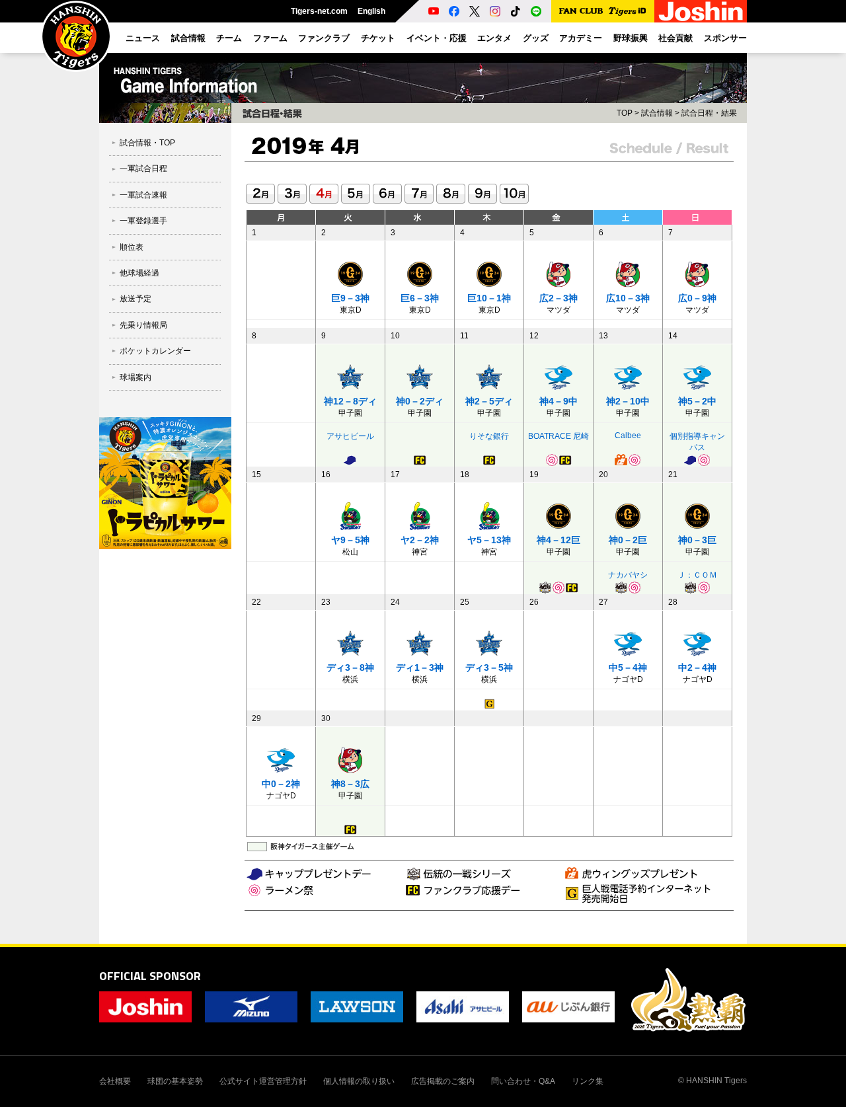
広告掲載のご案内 (443, 1081)
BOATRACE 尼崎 (558, 436)
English (371, 11)
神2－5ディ (489, 401)
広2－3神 (558, 298)
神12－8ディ (350, 401)
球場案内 (135, 377)
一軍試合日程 (143, 168)
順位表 (131, 247)
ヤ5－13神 (489, 540)
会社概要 (115, 1081)
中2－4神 (697, 667)
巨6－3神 (420, 298)
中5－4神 (628, 667)
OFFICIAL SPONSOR (150, 976)
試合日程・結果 (709, 113)
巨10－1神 (489, 298)
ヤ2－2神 (420, 540)
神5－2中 (697, 401)
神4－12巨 (558, 540)
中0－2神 (281, 784)
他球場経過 (139, 273)
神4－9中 (558, 401)
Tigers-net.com (319, 11)
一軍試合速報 (143, 195)
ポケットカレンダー (155, 351)
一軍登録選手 (143, 220)
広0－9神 (697, 298)
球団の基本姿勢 (175, 1081)
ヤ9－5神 (350, 540)
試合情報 (657, 113)
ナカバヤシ (628, 575)
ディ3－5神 (489, 667)
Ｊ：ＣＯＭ (697, 575)
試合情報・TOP (147, 142)
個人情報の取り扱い (359, 1081)
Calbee (628, 435)
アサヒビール (350, 436)
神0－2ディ (419, 401)
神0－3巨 (697, 540)
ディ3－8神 (350, 667)
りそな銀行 (489, 436)
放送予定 (135, 298)
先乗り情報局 (143, 325)
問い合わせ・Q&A (523, 1081)
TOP (625, 113)
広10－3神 (628, 298)
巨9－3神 (350, 298)
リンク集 (587, 1081)
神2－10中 (628, 401)
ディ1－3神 (419, 667)
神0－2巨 (628, 540)
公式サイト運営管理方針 (263, 1081)
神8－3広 (350, 784)
